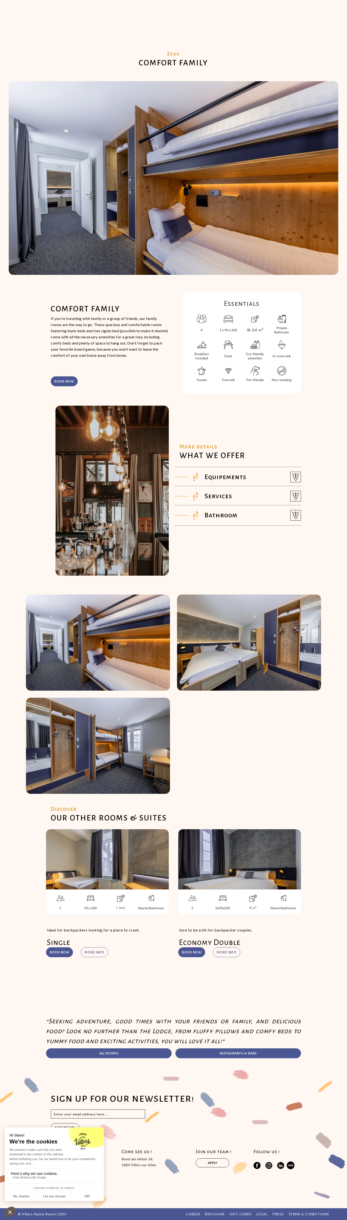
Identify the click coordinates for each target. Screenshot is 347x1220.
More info (94, 952)
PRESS (278, 1214)
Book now (64, 381)
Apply (212, 1163)
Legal (262, 1214)
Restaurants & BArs (238, 1053)
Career (193, 1214)
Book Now (59, 952)
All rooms (108, 1053)
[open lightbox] (98, 643)
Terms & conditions (308, 1214)
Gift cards (241, 1214)
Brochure (215, 1214)
